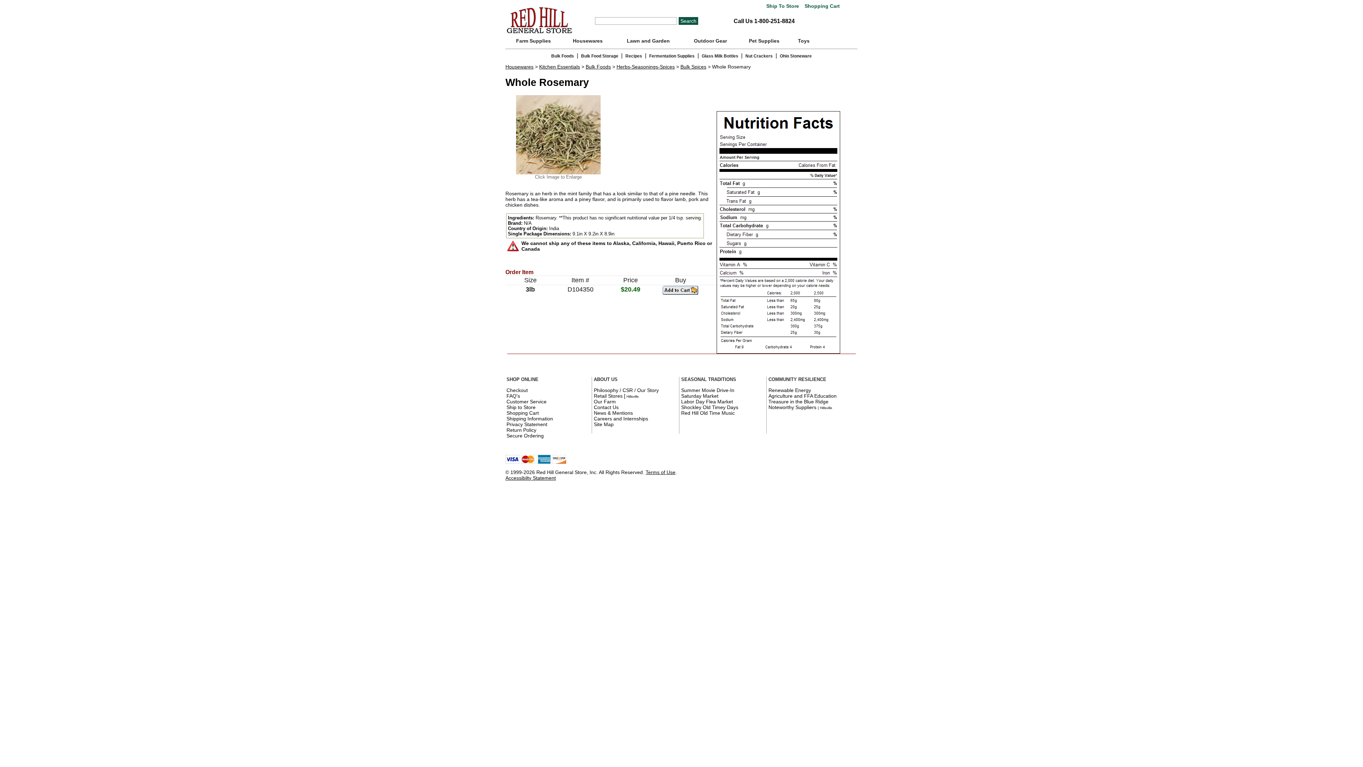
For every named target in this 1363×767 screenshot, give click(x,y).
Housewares (588, 41)
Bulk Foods (562, 56)
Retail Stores (608, 396)
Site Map (604, 424)
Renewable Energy (789, 390)
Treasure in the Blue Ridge (798, 401)
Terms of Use (660, 472)
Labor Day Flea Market (707, 401)
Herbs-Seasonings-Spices (646, 67)
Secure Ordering (525, 436)
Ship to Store (521, 407)
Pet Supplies (764, 41)
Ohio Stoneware (796, 56)
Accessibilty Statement (530, 478)
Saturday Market (699, 396)
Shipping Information (530, 418)
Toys (804, 41)
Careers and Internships (621, 418)
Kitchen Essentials (559, 67)
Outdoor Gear (710, 41)
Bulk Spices (693, 67)
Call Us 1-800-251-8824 (764, 21)
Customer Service (527, 401)
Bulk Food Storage (599, 56)
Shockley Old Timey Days (709, 407)
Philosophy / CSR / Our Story (626, 390)
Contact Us (606, 407)
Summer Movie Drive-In (707, 390)
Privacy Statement (527, 424)
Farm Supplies (533, 41)
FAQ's (513, 396)
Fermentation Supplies (672, 56)
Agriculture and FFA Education (802, 396)
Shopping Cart (821, 6)
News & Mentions (613, 413)
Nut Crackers (759, 56)
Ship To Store (782, 6)
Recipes (633, 56)
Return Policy (521, 430)
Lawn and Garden (648, 41)
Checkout (517, 390)
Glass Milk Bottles (720, 56)
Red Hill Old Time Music (708, 413)
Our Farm (605, 401)
